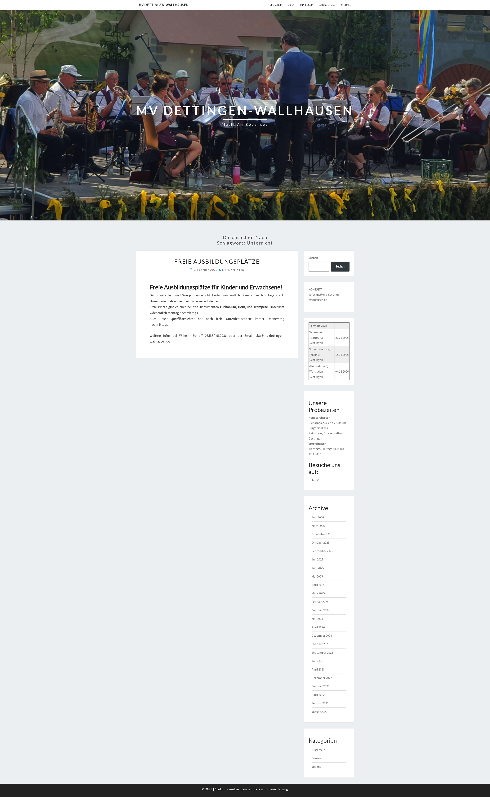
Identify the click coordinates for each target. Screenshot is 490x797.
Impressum (306, 5)
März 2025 (318, 593)
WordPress (256, 789)
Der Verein (276, 5)
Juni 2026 (318, 517)
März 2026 (318, 526)
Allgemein (318, 750)
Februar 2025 (320, 602)
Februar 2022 (320, 703)
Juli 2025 (317, 559)
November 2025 (322, 534)
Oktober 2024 (320, 610)
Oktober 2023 (320, 644)
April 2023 (318, 669)
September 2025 (322, 551)
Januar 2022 (319, 712)
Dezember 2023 (322, 635)
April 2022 (318, 695)
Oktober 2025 (320, 542)
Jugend (316, 766)
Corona (316, 758)
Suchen (313, 258)
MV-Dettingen (233, 269)
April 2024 (318, 627)
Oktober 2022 (320, 686)
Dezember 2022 (322, 678)
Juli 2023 (317, 661)
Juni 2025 (318, 568)
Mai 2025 (317, 576)
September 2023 (322, 652)
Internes (346, 5)
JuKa (291, 5)
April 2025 (318, 585)
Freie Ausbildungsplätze (217, 261)
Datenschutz (327, 5)
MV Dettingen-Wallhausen (164, 4)
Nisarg (283, 789)
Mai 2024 (317, 619)
